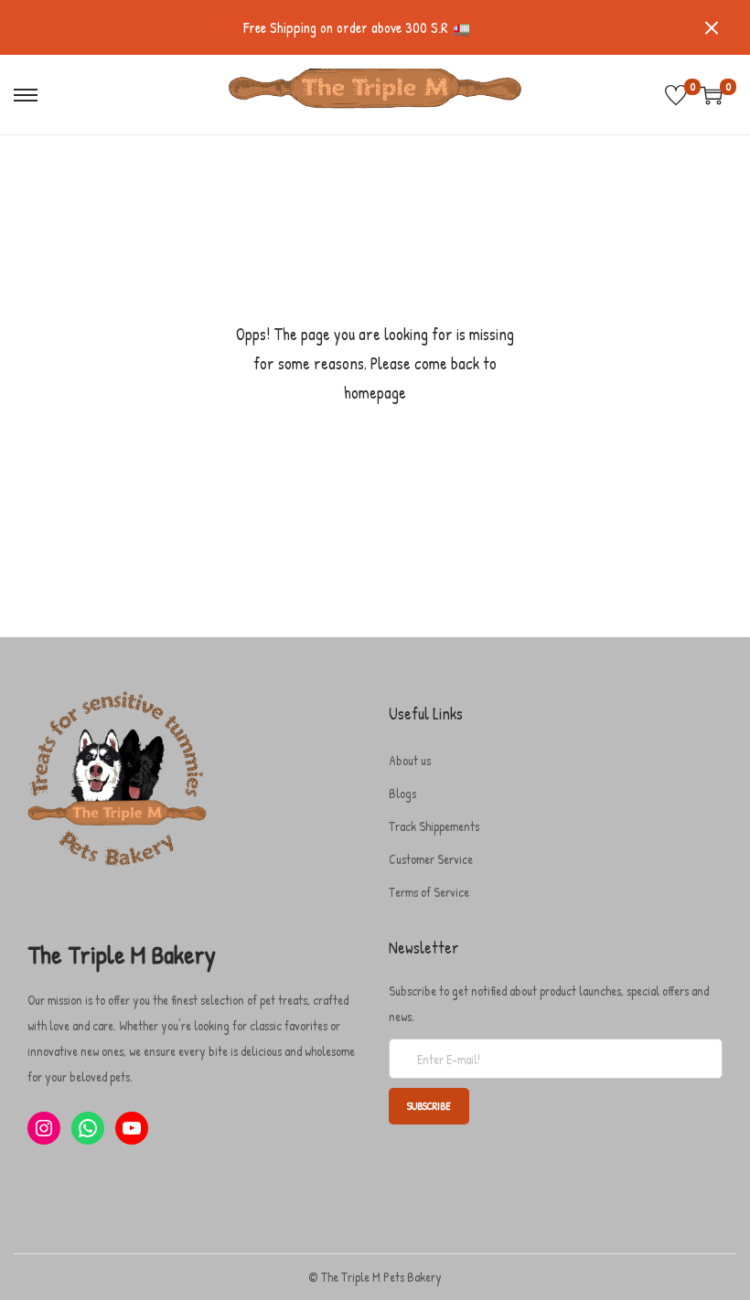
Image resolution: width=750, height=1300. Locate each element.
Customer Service (431, 859)
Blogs (402, 793)
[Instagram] (43, 1128)
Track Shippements (434, 826)
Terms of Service (429, 891)
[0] (676, 95)
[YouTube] (131, 1128)
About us (410, 760)
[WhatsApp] (87, 1128)
